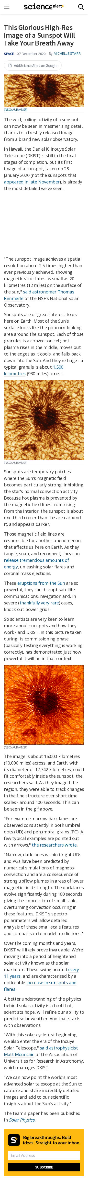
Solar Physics (22, 1120)
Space (9, 53)
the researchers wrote (54, 845)
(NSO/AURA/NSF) (15, 109)
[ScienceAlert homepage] (44, 7)
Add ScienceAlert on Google (35, 65)
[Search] (81, 7)
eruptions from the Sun (41, 583)
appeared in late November (32, 182)
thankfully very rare (39, 603)
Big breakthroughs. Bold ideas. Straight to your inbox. (51, 1140)
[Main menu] (8, 7)
